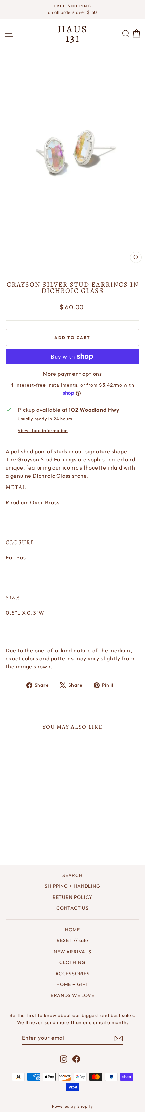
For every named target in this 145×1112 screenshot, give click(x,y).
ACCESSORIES (72, 973)
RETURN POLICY (72, 897)
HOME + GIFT (72, 984)
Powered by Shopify (72, 1106)
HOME (72, 930)
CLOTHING (72, 962)
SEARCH (72, 875)
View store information (43, 430)
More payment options (72, 373)
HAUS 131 (73, 33)
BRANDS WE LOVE (72, 995)
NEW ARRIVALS (72, 952)
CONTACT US (72, 908)
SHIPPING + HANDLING (72, 886)
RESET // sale (72, 940)
